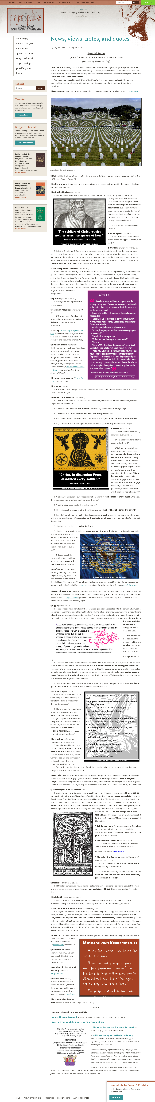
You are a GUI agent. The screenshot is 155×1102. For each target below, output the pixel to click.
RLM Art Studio (119, 851)
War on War (134, 91)
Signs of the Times (24, 53)
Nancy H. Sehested (24, 58)
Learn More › (20, 173)
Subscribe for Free (25, 142)
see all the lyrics (129, 585)
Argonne (82, 585)
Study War (71, 994)
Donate (148, 2)
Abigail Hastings (23, 63)
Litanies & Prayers (24, 43)
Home (12, 2)
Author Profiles (86, 2)
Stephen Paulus (72, 597)
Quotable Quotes (23, 68)
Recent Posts (66, 2)
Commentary (22, 38)
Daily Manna (80, 9)
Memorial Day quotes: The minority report (113, 1027)
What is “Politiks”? (29, 2)
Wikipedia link (56, 973)
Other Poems (22, 48)
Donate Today (23, 115)
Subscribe (49, 2)
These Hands (58, 944)
